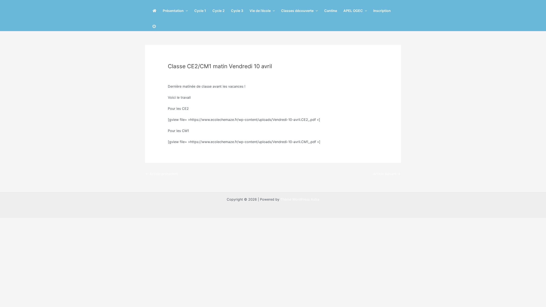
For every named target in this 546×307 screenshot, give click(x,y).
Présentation (173, 11)
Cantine (330, 11)
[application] (186, 10)
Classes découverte (297, 11)
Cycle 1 (200, 11)
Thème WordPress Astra (299, 199)
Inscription (382, 11)
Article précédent (161, 174)
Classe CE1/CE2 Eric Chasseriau (196, 74)
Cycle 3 (237, 11)
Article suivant (387, 174)
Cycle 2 (218, 11)
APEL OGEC (353, 11)
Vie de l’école (260, 11)
